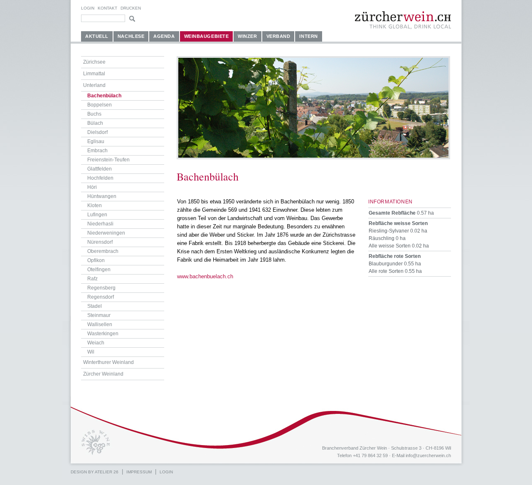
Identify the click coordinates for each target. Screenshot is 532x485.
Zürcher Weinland (103, 374)
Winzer (247, 36)
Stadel (94, 306)
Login (87, 8)
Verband (278, 36)
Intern (308, 36)
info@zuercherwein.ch (428, 455)
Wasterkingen (102, 334)
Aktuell (96, 36)
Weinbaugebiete (206, 36)
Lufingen (97, 215)
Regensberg (101, 288)
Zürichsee (94, 62)
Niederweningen (106, 233)
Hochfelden (100, 178)
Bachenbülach (104, 96)
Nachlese (131, 36)
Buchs (94, 114)
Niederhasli (100, 224)
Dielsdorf (97, 132)
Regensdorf (100, 297)
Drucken (131, 8)
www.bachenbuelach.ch (205, 276)
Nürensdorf (100, 242)
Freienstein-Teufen (108, 160)
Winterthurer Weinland (108, 362)
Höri (92, 187)
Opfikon (96, 260)
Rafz (92, 279)
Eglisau (95, 141)
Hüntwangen (101, 196)
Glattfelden (99, 169)
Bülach (95, 123)
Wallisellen (99, 324)
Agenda (164, 36)
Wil (90, 352)
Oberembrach (102, 251)
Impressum (139, 472)
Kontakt (107, 8)
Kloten (94, 205)
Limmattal (94, 74)
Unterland (94, 85)
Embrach (97, 150)
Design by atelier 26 (94, 472)
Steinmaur (99, 315)
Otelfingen (99, 269)
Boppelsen (99, 105)
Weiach (95, 343)
